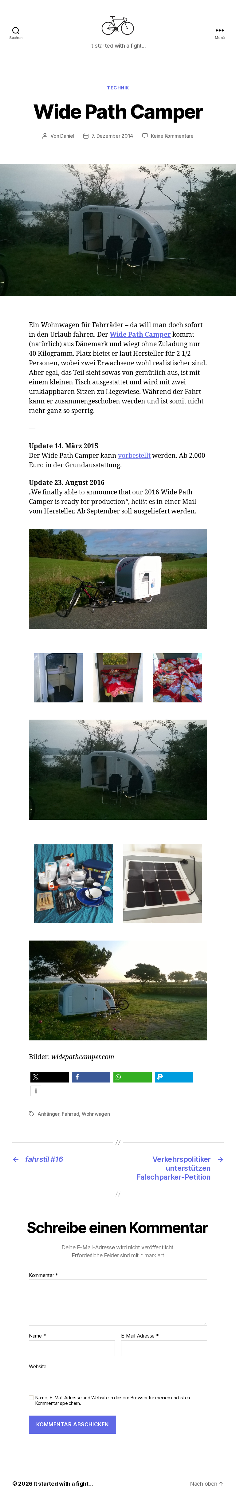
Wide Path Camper (140, 335)
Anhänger (48, 1114)
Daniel (67, 136)
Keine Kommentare (172, 136)
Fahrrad (70, 1114)
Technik (118, 88)
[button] (49, 1077)
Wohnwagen (96, 1114)
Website (37, 1366)
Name (37, 1336)
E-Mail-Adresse (140, 1336)
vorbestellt (134, 456)
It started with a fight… (63, 1483)
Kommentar (43, 1275)
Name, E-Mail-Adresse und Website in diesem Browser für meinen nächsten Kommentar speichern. (112, 1400)
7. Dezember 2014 (112, 136)
